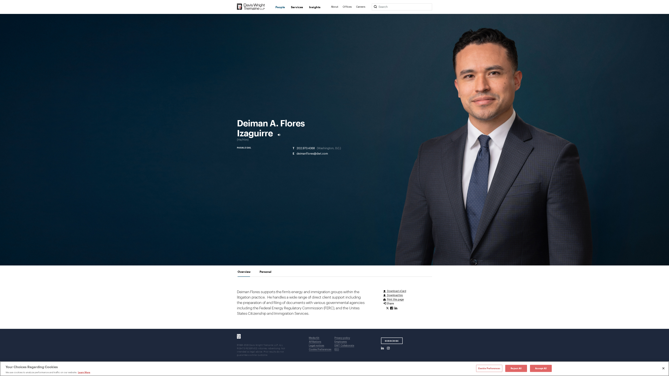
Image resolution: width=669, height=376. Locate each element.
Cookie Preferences (320, 349)
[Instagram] (388, 348)
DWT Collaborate (344, 345)
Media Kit (314, 338)
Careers (361, 7)
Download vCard (396, 291)
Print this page (395, 299)
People (280, 7)
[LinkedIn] (382, 348)
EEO (336, 349)
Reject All (516, 368)
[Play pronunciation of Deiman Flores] (279, 134)
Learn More (84, 372)
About (335, 7)
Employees (340, 342)
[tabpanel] (334, 303)
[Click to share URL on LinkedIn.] (395, 308)
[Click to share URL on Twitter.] (387, 308)
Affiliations (315, 342)
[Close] (663, 368)
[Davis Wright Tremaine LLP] (251, 6)
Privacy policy (342, 338)
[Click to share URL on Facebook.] (391, 308)
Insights (315, 7)
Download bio (394, 295)
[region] (334, 368)
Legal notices (316, 345)
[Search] (375, 7)
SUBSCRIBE (392, 341)
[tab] (244, 272)
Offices (347, 7)
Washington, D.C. (329, 148)
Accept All (541, 368)
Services (297, 7)
